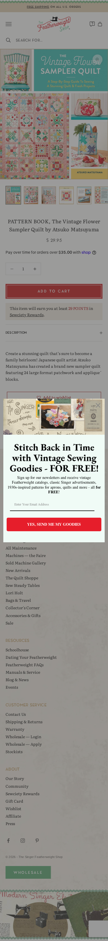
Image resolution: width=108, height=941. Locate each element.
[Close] (98, 405)
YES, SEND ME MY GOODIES (54, 524)
